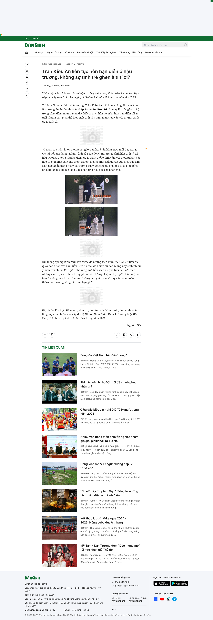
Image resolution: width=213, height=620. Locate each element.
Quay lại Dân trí (31, 38)
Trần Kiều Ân (93, 105)
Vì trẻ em (69, 52)
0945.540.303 (122, 582)
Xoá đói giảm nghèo (106, 52)
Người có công (54, 52)
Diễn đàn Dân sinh (154, 52)
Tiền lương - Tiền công (130, 52)
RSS (114, 609)
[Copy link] (27, 82)
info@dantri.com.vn (80, 610)
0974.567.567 (135, 601)
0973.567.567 (118, 601)
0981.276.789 (48, 610)
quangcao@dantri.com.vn (127, 585)
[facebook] (27, 65)
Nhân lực (39, 52)
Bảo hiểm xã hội (85, 52)
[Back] (27, 95)
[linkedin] (27, 76)
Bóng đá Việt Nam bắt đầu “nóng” (103, 355)
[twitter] (27, 71)
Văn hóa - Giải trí (75, 64)
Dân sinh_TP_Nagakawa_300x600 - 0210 (166, 66)
